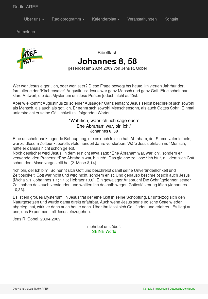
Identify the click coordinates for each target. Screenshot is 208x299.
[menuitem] (16, 16)
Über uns (33, 19)
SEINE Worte (104, 231)
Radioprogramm (67, 19)
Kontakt (171, 19)
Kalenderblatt (104, 19)
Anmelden (25, 31)
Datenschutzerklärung (182, 288)
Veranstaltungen (142, 19)
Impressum (161, 288)
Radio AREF (25, 6)
